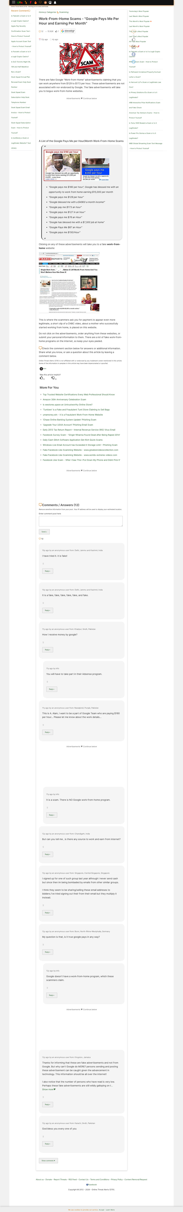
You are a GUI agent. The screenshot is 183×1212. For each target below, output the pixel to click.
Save (44, 368)
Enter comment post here (50, 514)
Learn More (110, 1210)
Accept (101, 1210)
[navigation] (134, 39)
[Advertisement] (81, 117)
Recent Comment (19, 10)
